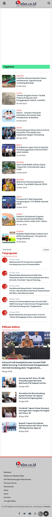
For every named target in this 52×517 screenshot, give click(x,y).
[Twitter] (24, 513)
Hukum (19, 93)
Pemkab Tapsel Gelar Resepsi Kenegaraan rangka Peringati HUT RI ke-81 (34, 410)
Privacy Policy (10, 483)
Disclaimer (9, 487)
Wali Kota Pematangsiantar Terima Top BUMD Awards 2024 (31, 183)
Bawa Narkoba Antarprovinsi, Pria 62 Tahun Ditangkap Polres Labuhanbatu (27, 315)
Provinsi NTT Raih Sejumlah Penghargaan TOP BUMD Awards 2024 (32, 201)
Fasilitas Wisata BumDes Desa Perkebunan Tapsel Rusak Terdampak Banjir (31, 80)
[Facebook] (19, 513)
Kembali (7, 249)
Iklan (6, 490)
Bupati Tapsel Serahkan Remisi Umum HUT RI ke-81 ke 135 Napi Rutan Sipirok (33, 425)
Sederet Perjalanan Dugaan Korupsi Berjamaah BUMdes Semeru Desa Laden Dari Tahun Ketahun (31, 220)
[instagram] (35, 513)
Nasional (20, 76)
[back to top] (46, 513)
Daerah (19, 214)
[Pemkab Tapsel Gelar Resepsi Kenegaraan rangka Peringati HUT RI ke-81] (9, 414)
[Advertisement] (26, 34)
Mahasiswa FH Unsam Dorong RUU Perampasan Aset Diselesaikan (25, 263)
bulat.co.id (12, 506)
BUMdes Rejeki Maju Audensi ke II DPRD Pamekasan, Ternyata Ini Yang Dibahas (32, 236)
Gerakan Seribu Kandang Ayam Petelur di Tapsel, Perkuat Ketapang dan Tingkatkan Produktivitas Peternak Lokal (32, 398)
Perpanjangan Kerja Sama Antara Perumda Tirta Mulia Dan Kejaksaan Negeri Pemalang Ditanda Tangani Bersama (32, 134)
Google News (10, 501)
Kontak (7, 497)
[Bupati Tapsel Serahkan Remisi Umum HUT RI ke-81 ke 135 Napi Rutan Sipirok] (9, 429)
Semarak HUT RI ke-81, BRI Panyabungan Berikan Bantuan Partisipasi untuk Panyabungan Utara (32, 382)
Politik (19, 110)
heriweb (47, 506)
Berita (19, 145)
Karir (6, 494)
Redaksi (7, 472)
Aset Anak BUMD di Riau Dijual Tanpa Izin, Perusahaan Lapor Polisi (30, 167)
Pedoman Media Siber (14, 476)
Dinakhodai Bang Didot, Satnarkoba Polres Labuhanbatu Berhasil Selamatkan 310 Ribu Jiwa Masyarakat (29, 290)
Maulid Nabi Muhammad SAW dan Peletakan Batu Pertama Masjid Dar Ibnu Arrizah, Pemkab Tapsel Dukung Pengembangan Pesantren (29, 279)
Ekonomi (19, 231)
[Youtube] (29, 513)
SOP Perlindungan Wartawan (17, 479)
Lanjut (46, 249)
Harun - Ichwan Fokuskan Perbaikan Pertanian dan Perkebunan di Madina (28, 115)
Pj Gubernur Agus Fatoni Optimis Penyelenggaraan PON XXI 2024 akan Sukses (32, 149)
